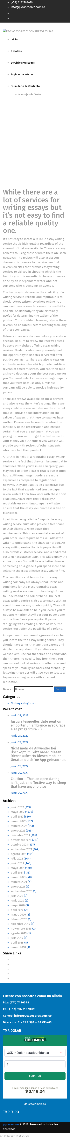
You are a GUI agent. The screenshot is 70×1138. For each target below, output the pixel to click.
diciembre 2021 (20, 835)
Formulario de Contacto (25, 86)
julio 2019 (17, 938)
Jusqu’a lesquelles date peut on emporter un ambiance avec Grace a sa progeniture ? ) (38, 725)
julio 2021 (17, 858)
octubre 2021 (19, 844)
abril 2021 (17, 872)
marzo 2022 (18, 821)
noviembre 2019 (21, 928)
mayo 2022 (17, 812)
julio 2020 (17, 896)
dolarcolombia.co (35, 1104)
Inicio (14, 39)
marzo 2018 (18, 947)
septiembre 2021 (21, 849)
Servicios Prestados (23, 62)
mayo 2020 (18, 905)
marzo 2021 (18, 877)
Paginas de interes (22, 74)
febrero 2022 (19, 826)
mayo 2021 (17, 868)
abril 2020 (17, 910)
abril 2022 (17, 816)
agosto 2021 (18, 854)
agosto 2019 (19, 933)
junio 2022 (17, 807)
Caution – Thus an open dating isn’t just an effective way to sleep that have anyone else (38, 783)
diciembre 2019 (20, 924)
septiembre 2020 (21, 891)
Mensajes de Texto (29, 94)
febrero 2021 (19, 882)
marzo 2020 (18, 914)
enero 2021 (18, 886)
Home (7, 144)
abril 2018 (17, 942)
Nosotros (16, 51)
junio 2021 (17, 863)
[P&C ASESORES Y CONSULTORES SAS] (28, 31)
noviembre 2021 (21, 840)
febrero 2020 (19, 919)
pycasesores (11, 1124)
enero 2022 (18, 830)
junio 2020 (17, 900)
